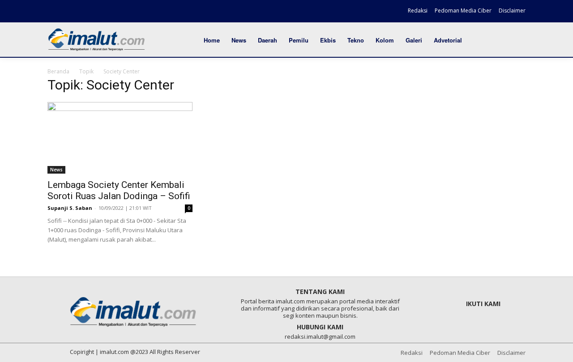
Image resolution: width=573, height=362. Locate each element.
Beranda (58, 71)
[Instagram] (70, 12)
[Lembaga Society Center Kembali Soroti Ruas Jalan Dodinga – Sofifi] (119, 138)
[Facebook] (55, 12)
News (56, 169)
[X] (85, 12)
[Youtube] (101, 12)
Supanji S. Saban (69, 207)
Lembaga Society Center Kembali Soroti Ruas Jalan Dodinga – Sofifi (118, 190)
